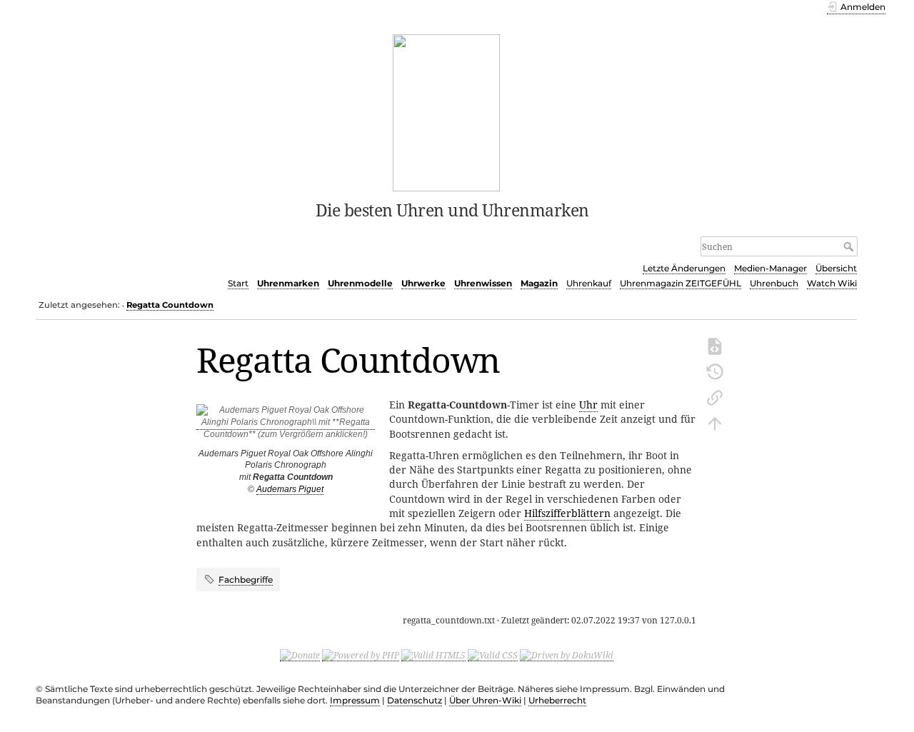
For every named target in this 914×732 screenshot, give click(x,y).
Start (238, 283)
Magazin (539, 283)
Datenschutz (414, 700)
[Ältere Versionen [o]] (714, 370)
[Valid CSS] (493, 654)
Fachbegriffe (246, 579)
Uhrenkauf (588, 283)
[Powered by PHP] (360, 654)
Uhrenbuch (774, 283)
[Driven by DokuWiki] (566, 654)
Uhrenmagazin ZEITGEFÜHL (680, 283)
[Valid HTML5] (433, 654)
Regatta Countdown (170, 305)
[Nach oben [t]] (714, 422)
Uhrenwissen (483, 283)
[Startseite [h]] (447, 111)
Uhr (588, 404)
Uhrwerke (423, 283)
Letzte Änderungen (684, 268)
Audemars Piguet (289, 489)
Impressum (355, 700)
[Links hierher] (714, 396)
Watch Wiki (832, 283)
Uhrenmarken (288, 283)
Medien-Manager (770, 268)
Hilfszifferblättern (567, 513)
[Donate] (300, 654)
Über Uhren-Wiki (485, 700)
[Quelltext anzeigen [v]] (714, 345)
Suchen (850, 246)
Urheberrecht (557, 700)
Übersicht (836, 268)
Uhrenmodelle (360, 283)
